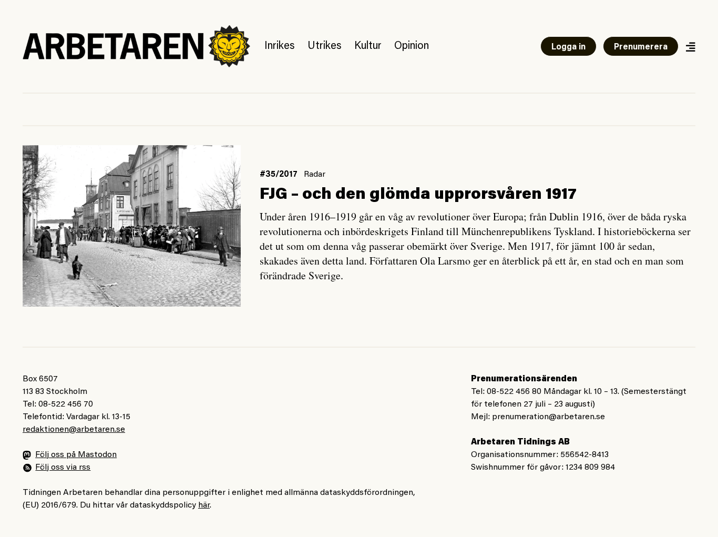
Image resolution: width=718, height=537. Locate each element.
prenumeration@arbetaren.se (548, 417)
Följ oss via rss (62, 467)
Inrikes (279, 46)
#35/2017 (279, 174)
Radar (314, 174)
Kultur (368, 46)
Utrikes (324, 46)
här (204, 505)
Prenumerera (641, 47)
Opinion (411, 46)
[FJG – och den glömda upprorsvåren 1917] (132, 226)
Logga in (568, 47)
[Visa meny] (690, 46)
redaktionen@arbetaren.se (74, 429)
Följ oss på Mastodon (76, 455)
